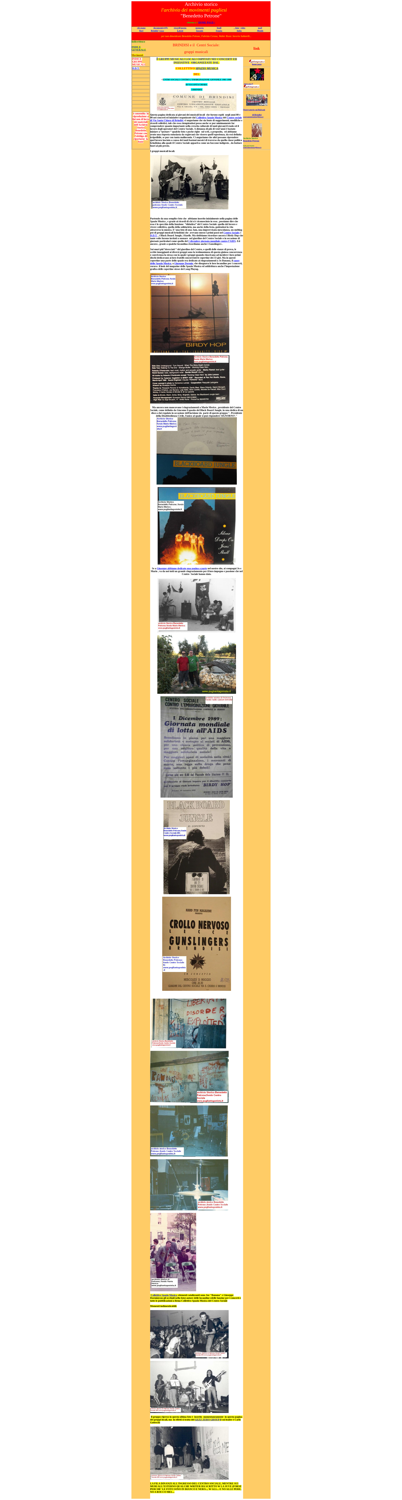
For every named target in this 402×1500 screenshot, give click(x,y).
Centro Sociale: (231, 232)
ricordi (177, 28)
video (242, 28)
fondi (219, 28)
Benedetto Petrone (251, 141)
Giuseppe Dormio (183, 263)
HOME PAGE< (206, 22)
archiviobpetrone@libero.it (252, 147)
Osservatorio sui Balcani (254, 110)
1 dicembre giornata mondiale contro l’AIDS (212, 241)
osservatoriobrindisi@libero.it (253, 117)
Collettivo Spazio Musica (209, 117)
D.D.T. (153, 235)
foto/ (236, 28)
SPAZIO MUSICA (207, 68)
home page (257, 64)
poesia (183, 28)
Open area (248, 84)
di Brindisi (257, 115)
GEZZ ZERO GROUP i (208, 1419)
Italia (239, 30)
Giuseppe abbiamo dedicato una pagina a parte (182, 568)
